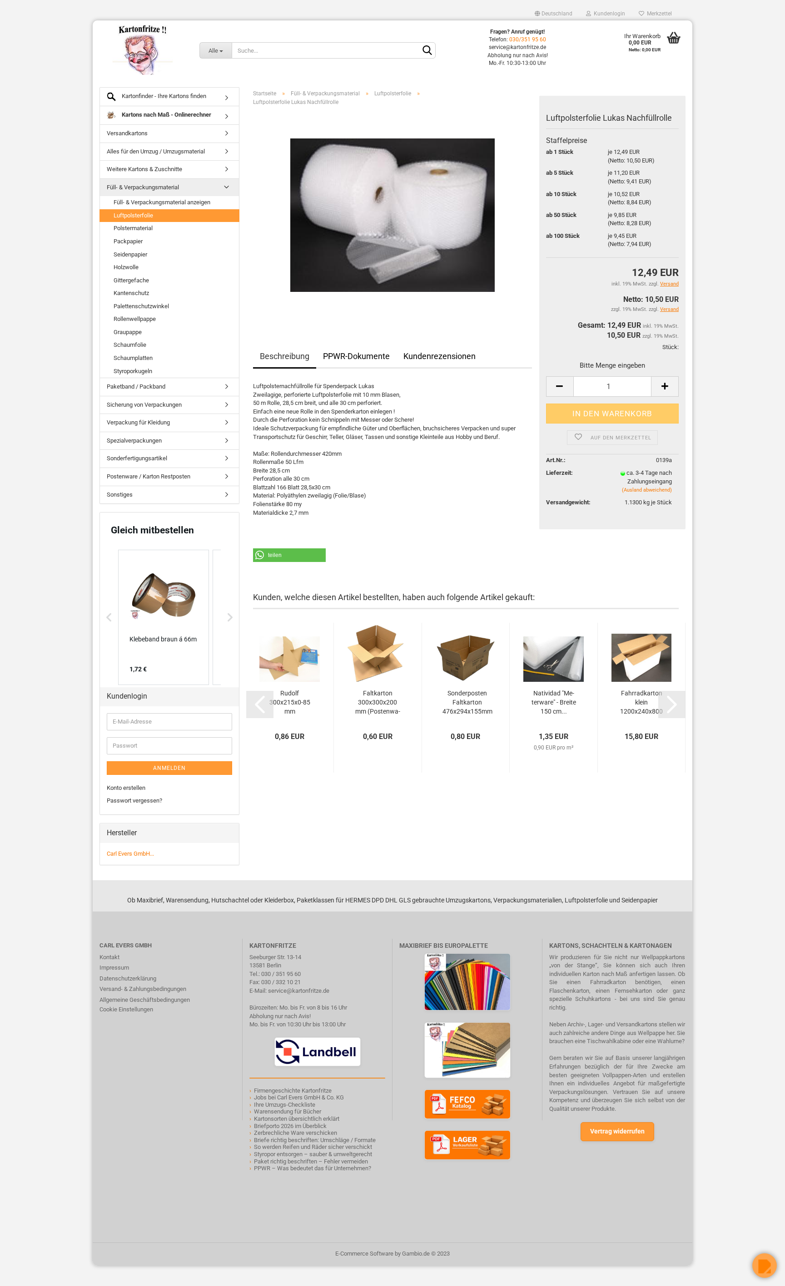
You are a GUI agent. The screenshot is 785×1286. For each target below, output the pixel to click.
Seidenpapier (130, 254)
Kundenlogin (608, 13)
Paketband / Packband (136, 386)
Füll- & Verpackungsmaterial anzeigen (162, 202)
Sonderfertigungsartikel (137, 458)
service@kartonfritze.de (298, 990)
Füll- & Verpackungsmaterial (143, 187)
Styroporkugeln (133, 371)
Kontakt (109, 957)
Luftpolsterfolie (133, 215)
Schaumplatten (133, 358)
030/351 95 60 (527, 39)
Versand (669, 309)
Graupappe (128, 332)
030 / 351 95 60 (281, 974)
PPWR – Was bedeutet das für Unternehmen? (312, 1168)
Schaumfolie (130, 344)
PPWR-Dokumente (356, 356)
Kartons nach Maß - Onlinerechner (165, 114)
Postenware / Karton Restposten (148, 476)
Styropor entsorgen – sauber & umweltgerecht (313, 1154)
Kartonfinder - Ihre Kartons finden (163, 96)
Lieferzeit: (559, 472)
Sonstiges (120, 494)
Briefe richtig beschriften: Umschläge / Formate (315, 1140)
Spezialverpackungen (134, 440)
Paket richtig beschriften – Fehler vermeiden (311, 1161)
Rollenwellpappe (135, 318)
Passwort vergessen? (134, 800)
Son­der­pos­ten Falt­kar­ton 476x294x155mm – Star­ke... (467, 703)
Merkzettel (658, 13)
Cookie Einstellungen (126, 1009)
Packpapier (128, 241)
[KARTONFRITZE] (142, 49)
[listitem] (163, 617)
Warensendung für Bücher (287, 1111)
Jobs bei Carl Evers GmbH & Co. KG (299, 1097)
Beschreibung (284, 356)
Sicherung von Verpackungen (144, 404)
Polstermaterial (133, 228)
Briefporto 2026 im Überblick (290, 1126)
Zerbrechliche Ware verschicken (295, 1132)
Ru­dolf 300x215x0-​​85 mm (289, 702)
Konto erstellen (126, 787)
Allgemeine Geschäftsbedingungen (144, 999)
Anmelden (169, 768)
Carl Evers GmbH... (130, 853)
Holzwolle (126, 267)
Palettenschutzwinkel (141, 306)
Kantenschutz (131, 293)
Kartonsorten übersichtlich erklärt (296, 1118)
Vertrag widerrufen (617, 1131)
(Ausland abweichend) (647, 490)
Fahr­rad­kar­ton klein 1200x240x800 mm (641, 703)
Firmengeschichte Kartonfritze (293, 1090)
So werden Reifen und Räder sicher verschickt (313, 1146)
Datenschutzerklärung (127, 978)
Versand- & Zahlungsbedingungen (142, 988)
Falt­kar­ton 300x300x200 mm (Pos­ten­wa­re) (377, 703)
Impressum (114, 967)
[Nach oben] (25, 1272)
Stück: (670, 347)
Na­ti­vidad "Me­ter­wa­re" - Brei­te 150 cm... (554, 702)
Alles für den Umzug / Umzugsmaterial (156, 151)
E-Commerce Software (364, 1253)
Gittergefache (131, 280)
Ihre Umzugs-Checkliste (284, 1104)
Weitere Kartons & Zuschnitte (144, 169)
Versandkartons (127, 133)
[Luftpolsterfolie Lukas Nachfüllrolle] (392, 215)
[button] (289, 555)
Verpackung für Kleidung (138, 422)
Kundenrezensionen (439, 356)
